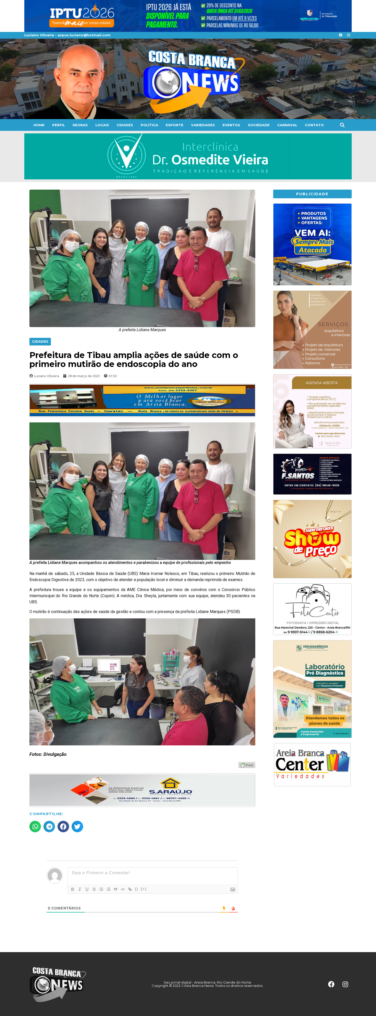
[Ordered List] (101, 889)
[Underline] (87, 889)
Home (39, 125)
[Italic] (79, 889)
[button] (342, 125)
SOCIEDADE (259, 125)
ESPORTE (174, 125)
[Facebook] (340, 35)
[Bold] (72, 889)
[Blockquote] (115, 889)
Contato (314, 125)
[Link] (130, 889)
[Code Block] (122, 889)
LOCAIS (102, 125)
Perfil (58, 125)
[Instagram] (348, 35)
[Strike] (94, 889)
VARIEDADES (203, 125)
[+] (144, 889)
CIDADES (125, 125)
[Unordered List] (108, 889)
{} (136, 889)
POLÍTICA (149, 125)
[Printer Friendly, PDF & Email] (246, 765)
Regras (80, 125)
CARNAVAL (287, 125)
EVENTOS (231, 125)
